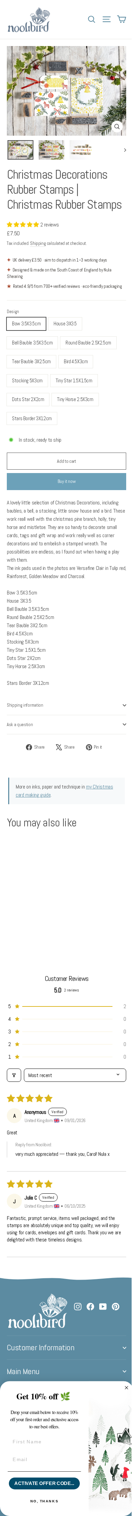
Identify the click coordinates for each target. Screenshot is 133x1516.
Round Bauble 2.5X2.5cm (88, 342)
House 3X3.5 (65, 323)
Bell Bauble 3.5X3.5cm (32, 342)
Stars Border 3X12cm (32, 418)
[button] (23, 224)
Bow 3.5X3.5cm (26, 323)
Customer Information (40, 1347)
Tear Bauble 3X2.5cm (31, 361)
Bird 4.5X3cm (76, 361)
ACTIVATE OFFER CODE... (44, 1483)
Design (13, 311)
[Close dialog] (126, 1388)
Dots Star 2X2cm (28, 399)
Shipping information (25, 705)
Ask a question (20, 724)
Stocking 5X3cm (27, 380)
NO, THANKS (44, 1501)
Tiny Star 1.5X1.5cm (74, 380)
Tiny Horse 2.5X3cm (75, 399)
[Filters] (14, 1075)
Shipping (38, 243)
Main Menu (23, 1371)
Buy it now (67, 481)
